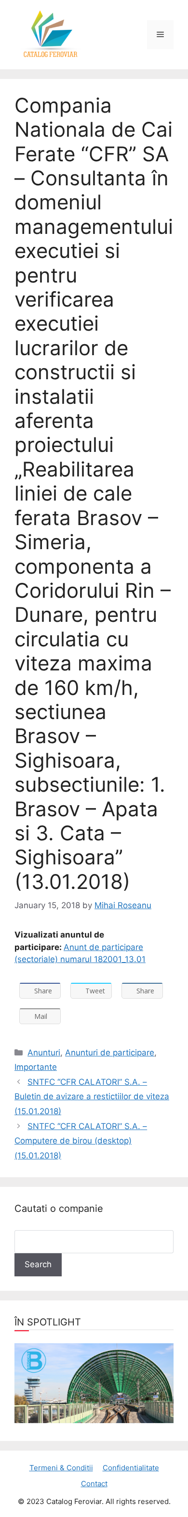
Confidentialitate (131, 1467)
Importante (35, 1067)
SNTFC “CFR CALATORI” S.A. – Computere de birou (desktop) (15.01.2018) (80, 1140)
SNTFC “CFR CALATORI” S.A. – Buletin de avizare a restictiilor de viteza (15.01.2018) (91, 1096)
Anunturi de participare (109, 1052)
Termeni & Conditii (61, 1467)
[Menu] (160, 34)
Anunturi (43, 1052)
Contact (94, 1483)
